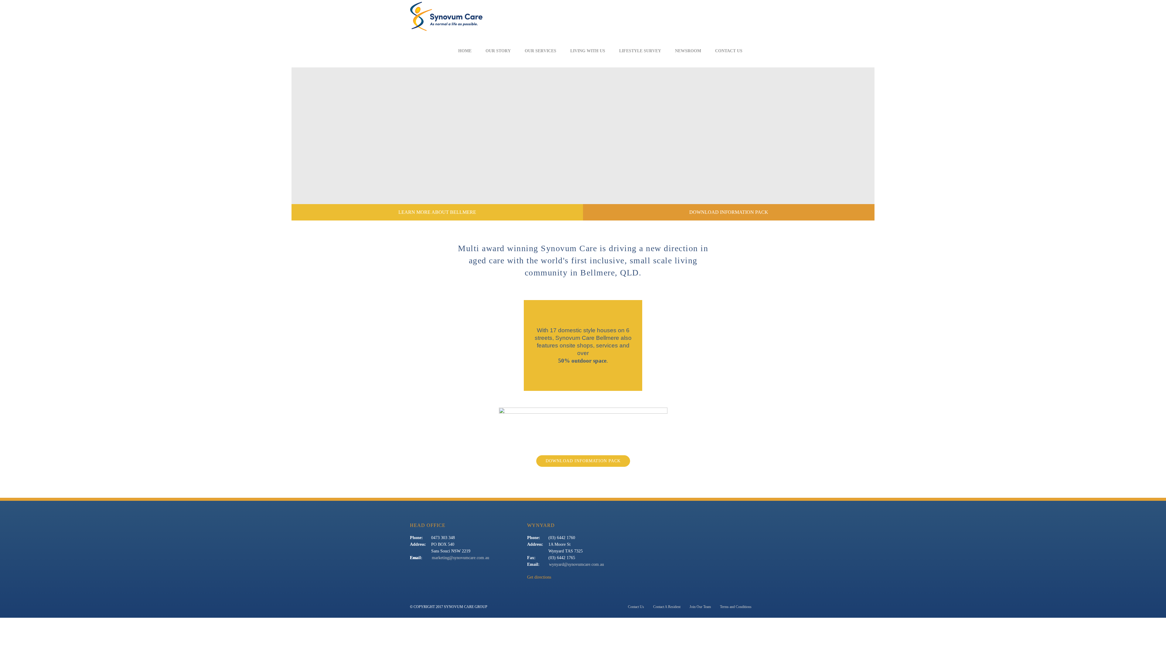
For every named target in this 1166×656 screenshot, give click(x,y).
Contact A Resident (666, 607)
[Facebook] (756, 51)
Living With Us (587, 51)
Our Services (540, 51)
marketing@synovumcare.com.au (460, 557)
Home (465, 51)
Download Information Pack (583, 461)
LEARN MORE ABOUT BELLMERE (437, 212)
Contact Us (728, 51)
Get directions (539, 577)
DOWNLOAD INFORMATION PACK (728, 212)
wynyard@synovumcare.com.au (576, 564)
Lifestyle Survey (640, 51)
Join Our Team (700, 607)
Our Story (498, 51)
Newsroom (688, 51)
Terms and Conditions (736, 607)
